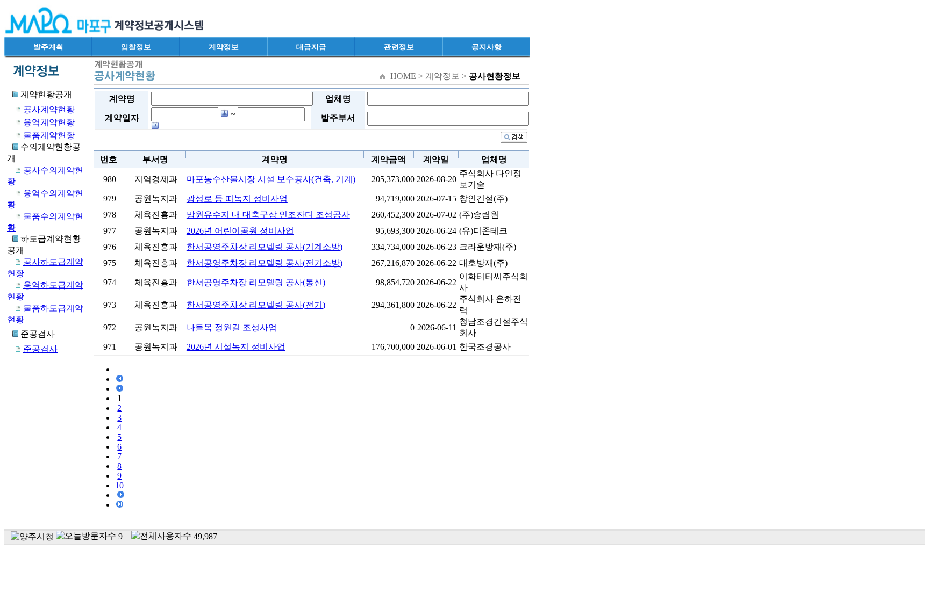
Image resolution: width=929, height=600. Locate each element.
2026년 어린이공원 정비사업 (240, 230)
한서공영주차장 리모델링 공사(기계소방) (264, 246)
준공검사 (40, 348)
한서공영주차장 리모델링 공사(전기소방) (264, 263)
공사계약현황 (55, 109)
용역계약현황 (55, 122)
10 (119, 485)
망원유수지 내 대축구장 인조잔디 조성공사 (268, 214)
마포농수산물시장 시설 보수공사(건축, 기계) (271, 179)
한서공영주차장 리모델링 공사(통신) (256, 282)
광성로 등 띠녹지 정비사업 (237, 198)
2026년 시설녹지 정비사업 (236, 346)
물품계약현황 (55, 135)
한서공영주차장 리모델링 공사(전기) (256, 304)
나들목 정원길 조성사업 (232, 327)
